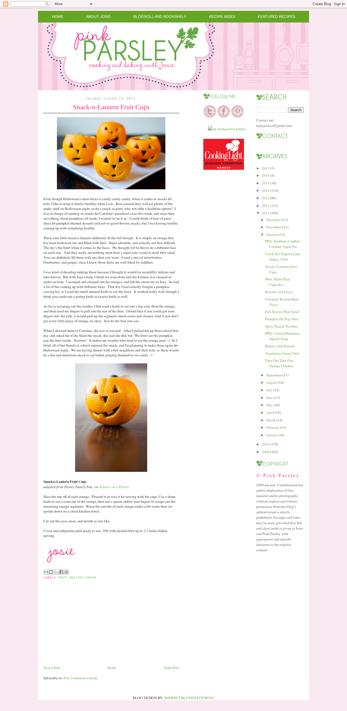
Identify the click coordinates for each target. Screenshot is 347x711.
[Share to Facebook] (61, 572)
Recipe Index (222, 16)
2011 (265, 212)
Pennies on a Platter (114, 486)
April (270, 412)
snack (91, 577)
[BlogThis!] (51, 572)
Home (57, 16)
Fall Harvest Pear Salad (282, 311)
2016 (265, 175)
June (269, 397)
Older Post (171, 667)
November (274, 227)
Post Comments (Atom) (80, 677)
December (273, 219)
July (269, 389)
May (269, 404)
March (271, 420)
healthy (76, 577)
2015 (265, 183)
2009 (265, 451)
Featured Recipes (276, 16)
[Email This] (46, 572)
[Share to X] (56, 572)
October (272, 234)
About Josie (98, 16)
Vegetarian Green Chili (282, 353)
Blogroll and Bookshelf (160, 16)
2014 (265, 190)
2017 (265, 168)
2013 (265, 198)
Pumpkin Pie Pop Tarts (281, 318)
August (271, 382)
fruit (62, 577)
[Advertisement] (84, 627)
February (272, 427)
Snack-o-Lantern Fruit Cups (111, 107)
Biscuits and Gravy (279, 291)
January (272, 435)
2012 (265, 205)
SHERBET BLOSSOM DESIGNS (189, 697)
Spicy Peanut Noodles (281, 326)
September (274, 375)
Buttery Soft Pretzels (280, 346)
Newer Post (51, 667)
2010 (265, 444)
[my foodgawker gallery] (227, 128)
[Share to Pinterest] (66, 572)
